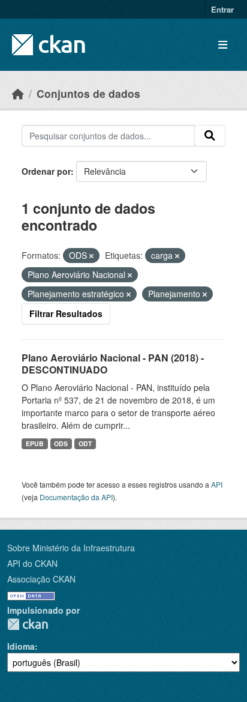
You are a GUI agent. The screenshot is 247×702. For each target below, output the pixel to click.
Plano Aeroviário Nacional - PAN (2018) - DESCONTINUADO (113, 364)
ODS (61, 443)
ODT (85, 443)
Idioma (21, 646)
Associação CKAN (41, 579)
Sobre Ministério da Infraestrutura (71, 548)
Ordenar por (46, 171)
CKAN (27, 624)
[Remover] (91, 256)
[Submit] (209, 136)
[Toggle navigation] (222, 44)
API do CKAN (32, 563)
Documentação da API (76, 497)
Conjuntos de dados (88, 93)
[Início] (18, 93)
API (216, 484)
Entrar (222, 9)
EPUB (35, 443)
